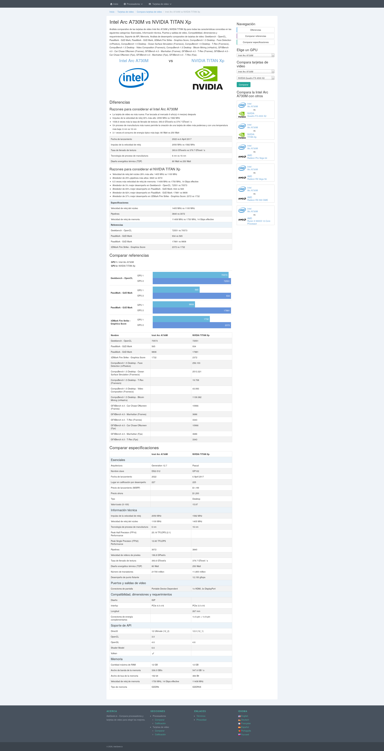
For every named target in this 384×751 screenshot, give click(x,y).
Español (245, 727)
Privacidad (201, 719)
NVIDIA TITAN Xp (208, 60)
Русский (245, 734)
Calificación (160, 723)
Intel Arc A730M (133, 60)
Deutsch (245, 719)
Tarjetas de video (160, 3)
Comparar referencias (255, 35)
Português (246, 730)
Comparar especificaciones (256, 42)
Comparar (243, 84)
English (244, 715)
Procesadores (133, 3)
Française (246, 723)
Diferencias (255, 29)
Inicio (115, 3)
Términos (200, 715)
